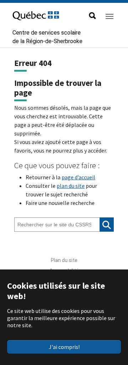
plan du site (71, 185)
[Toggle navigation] (109, 16)
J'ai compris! (64, 346)
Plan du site (64, 260)
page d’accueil (78, 177)
